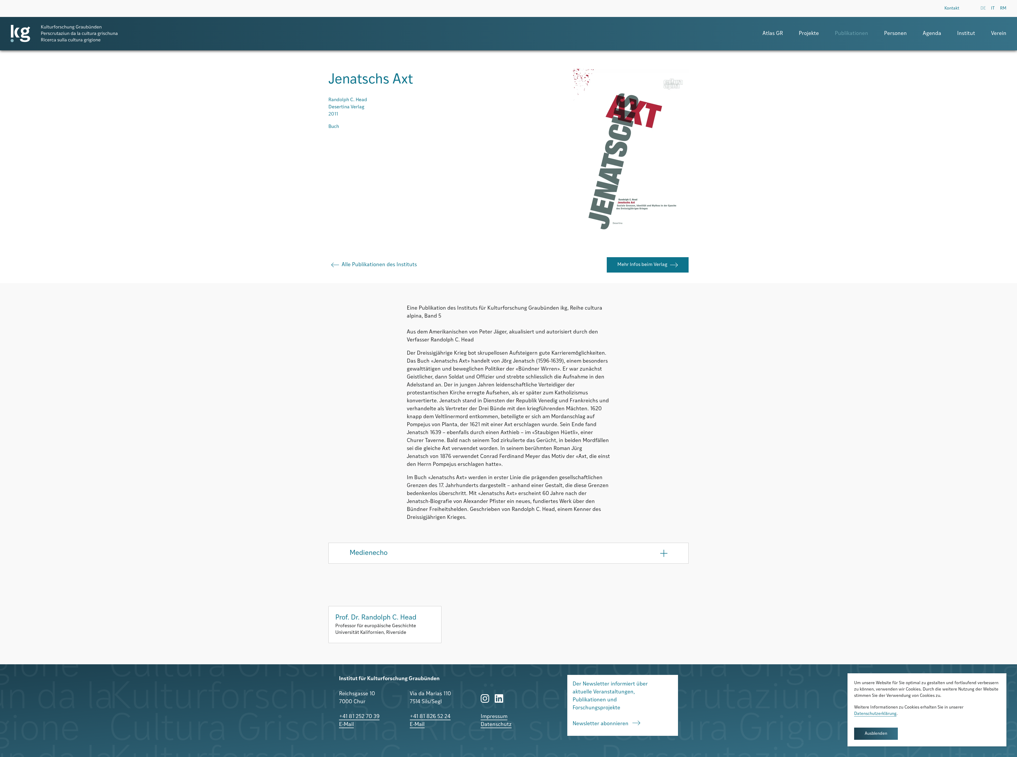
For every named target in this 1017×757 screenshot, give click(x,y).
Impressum (494, 716)
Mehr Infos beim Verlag (642, 264)
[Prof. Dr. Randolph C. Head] (385, 624)
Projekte (809, 33)
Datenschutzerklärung (875, 714)
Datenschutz (496, 724)
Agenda (932, 33)
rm (1003, 8)
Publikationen (851, 33)
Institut (966, 33)
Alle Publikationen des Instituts (379, 265)
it (993, 8)
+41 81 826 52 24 (430, 716)
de (983, 8)
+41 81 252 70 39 (359, 716)
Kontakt (951, 8)
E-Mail (346, 724)
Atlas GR (772, 33)
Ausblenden (876, 734)
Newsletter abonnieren (601, 724)
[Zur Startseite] (64, 33)
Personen (895, 33)
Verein (998, 33)
